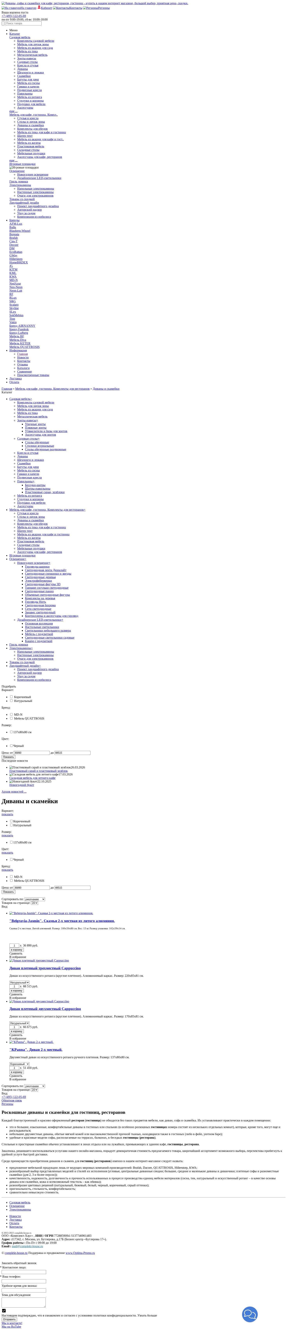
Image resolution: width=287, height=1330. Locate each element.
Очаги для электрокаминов (35, 195)
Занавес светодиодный (40, 612)
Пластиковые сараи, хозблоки (45, 492)
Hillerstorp (15, 259)
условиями (85, 1315)
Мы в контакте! (12, 1323)
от (11, 752)
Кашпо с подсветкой (38, 641)
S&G (12, 301)
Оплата (14, 382)
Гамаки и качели (28, 86)
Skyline (14, 308)
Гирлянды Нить (35, 601)
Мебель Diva (17, 339)
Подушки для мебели (31, 104)
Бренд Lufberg (18, 332)
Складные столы (28, 149)
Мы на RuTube (11, 1326)
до (52, 752)
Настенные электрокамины (35, 192)
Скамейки (24, 76)
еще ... (13, 111)
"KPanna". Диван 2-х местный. (35, 1050)
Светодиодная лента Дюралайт (45, 570)
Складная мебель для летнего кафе (32, 778)
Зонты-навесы (26, 58)
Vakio (13, 322)
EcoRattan (15, 252)
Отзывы (22, 364)
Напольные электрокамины (35, 188)
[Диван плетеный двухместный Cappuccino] (39, 1001)
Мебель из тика (27, 51)
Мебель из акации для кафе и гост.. (40, 139)
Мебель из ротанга (29, 97)
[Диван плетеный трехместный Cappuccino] (39, 960)
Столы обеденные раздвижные (45, 449)
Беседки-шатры (35, 485)
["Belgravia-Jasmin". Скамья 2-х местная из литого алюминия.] (51, 913)
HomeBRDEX (18, 262)
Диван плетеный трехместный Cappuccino (45, 968)
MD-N (13, 280)
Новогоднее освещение (32, 174)
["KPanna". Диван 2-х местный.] (31, 1042)
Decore (13, 244)
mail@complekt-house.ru (27, 1246)
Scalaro (14, 304)
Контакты (23, 361)
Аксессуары (25, 107)
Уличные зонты (35, 424)
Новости (23, 357)
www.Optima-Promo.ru (80, 1253)
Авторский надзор (29, 209)
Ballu (12, 227)
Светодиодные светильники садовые (49, 637)
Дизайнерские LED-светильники (39, 178)
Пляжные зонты (35, 427)
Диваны (22, 69)
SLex (12, 311)
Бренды (14, 220)
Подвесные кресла (29, 90)
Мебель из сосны (28, 83)
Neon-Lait (15, 290)
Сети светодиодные (38, 608)
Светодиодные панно (39, 591)
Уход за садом (26, 213)
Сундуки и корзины (30, 100)
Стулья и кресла (27, 118)
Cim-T (13, 241)
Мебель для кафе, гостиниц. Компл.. (33, 114)
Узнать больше (147, 1315)
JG (11, 266)
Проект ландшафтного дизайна (38, 206)
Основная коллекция (39, 623)
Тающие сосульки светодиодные (47, 587)
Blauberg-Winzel (19, 230)
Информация (18, 350)
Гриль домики (18, 181)
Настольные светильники (42, 627)
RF (11, 294)
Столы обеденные (37, 442)
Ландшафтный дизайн (24, 202)
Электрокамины (20, 185)
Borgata (14, 234)
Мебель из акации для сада (35, 47)
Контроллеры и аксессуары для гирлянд (51, 616)
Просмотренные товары (33, 375)
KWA (13, 276)
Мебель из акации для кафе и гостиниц (43, 534)
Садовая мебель (19, 37)
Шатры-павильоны (37, 488)
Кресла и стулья (27, 65)
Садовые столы (27, 62)
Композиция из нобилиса (34, 216)
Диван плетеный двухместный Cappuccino (45, 1009)
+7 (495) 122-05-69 (14, 16)
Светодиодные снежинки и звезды (48, 573)
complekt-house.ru (16, 1253)
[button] (250, 1314)
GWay (13, 255)
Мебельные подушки (31, 153)
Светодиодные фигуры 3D (43, 584)
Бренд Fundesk (19, 329)
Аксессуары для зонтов (40, 434)
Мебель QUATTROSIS (24, 347)
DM (11, 248)
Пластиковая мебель (30, 146)
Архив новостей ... (14, 791)
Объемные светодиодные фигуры (47, 594)
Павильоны (25, 93)
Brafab (13, 237)
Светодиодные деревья (40, 577)
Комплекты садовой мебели (35, 40)
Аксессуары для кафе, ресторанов (39, 157)
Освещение (17, 171)
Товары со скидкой (22, 199)
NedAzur (15, 283)
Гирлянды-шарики (37, 566)
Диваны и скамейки (30, 125)
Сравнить (15, 953)
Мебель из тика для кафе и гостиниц (41, 132)
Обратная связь (12, 1100)
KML (12, 273)
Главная (22, 354)
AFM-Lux (15, 223)
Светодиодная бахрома (40, 605)
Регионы (7, 1104)
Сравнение (24, 371)
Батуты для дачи (28, 79)
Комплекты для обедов (32, 128)
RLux (13, 297)
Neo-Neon (15, 287)
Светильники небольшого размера (48, 630)
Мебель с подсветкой (39, 634)
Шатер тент (25, 135)
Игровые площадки (22, 164)
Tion (12, 318)
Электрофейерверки (38, 580)
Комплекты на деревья (40, 598)
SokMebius (16, 315)
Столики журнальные (39, 445)
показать (7, 814)
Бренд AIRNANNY (22, 325)
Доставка (15, 378)
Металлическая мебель (32, 54)
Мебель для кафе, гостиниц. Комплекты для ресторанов (47, 509)
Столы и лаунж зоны (31, 121)
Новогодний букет (21, 785)
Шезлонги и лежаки (30, 72)
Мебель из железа (29, 142)
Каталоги (23, 368)
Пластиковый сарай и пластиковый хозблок (38, 771)
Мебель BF (16, 336)
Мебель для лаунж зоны (33, 44)
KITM (13, 269)
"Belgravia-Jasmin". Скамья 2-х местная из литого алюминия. (62, 921)
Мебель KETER (19, 343)
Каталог (14, 33)
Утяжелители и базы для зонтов (46, 431)
